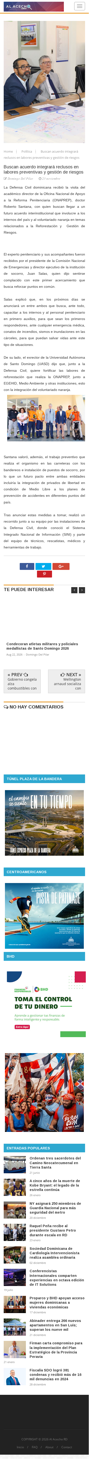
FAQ (34, 1447)
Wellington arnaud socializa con (67, 684)
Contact (66, 1447)
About (49, 1447)
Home (9, 151)
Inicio (20, 1447)
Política (27, 151)
